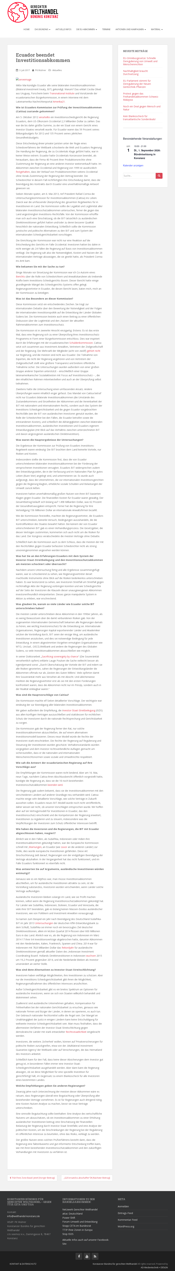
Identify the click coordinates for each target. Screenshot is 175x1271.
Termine (106, 29)
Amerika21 (59, 101)
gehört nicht (93, 350)
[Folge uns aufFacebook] (79, 1256)
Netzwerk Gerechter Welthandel (80, 1209)
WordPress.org (126, 1226)
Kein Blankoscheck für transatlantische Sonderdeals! (139, 118)
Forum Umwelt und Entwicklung (79, 1221)
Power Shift (68, 1217)
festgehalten (23, 171)
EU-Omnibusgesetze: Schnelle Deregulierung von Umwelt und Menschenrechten (140, 61)
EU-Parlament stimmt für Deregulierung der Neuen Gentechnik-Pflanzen (137, 83)
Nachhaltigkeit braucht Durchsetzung (135, 72)
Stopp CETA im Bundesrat (76, 1225)
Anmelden (123, 1206)
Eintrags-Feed (125, 1213)
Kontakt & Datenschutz (23, 1263)
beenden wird (55, 784)
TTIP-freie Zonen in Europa (77, 1229)
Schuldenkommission (81, 342)
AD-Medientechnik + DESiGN (154, 1267)
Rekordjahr (68, 947)
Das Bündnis (42, 29)
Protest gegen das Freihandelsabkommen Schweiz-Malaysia (141, 96)
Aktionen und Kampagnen (130, 29)
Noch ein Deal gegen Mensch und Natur (141, 108)
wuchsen (91, 955)
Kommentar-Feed (127, 1219)
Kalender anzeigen (133, 165)
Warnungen (35, 847)
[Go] (159, 176)
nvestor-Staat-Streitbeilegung (79, 710)
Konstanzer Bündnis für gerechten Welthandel (115, 1263)
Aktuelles (57, 70)
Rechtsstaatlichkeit (76, 1031)
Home (27, 29)
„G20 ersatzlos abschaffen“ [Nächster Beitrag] (87, 1177)
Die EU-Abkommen (85, 29)
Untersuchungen (44, 923)
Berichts (20, 276)
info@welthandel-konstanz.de (23, 1216)
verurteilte (44, 117)
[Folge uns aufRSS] (95, 1256)
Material (156, 29)
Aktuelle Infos (63, 29)
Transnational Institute (62, 93)
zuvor (64, 847)
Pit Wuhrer (40, 70)
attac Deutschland (72, 1213)
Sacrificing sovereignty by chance (60, 656)
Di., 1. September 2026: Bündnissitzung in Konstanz (147, 154)
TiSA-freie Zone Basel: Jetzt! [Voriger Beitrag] (33, 1177)
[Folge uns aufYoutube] (87, 1256)
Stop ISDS (67, 1234)
